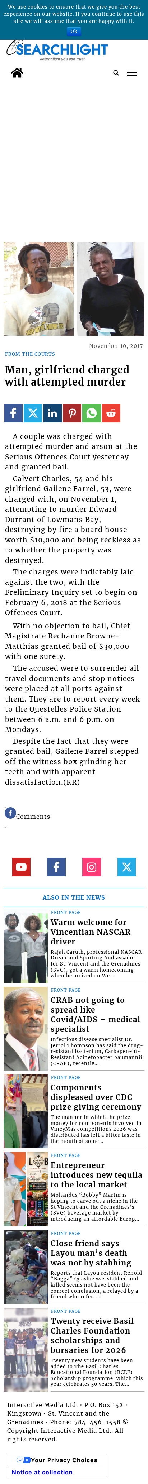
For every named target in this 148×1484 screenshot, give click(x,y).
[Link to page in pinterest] (72, 413)
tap (132, 72)
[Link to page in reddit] (111, 413)
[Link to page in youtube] (21, 867)
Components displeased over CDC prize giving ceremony (96, 1097)
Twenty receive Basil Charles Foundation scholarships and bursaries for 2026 (92, 1336)
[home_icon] (17, 72)
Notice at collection (42, 1472)
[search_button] (116, 72)
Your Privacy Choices (64, 1460)
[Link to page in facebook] (13, 413)
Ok (74, 31)
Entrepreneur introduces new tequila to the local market (97, 1175)
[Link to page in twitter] (33, 413)
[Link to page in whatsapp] (91, 413)
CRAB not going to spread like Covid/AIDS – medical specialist (95, 1015)
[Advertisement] (74, 159)
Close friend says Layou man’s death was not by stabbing (91, 1253)
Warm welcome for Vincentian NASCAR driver (91, 932)
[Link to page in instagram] (91, 867)
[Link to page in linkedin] (52, 413)
